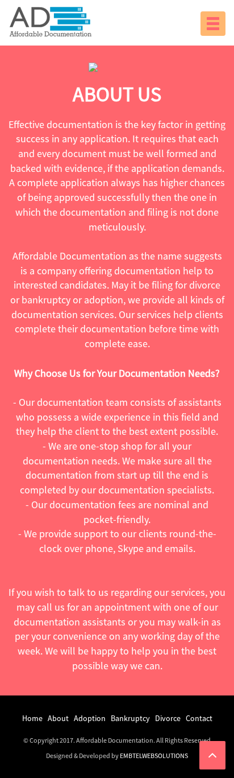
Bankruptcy (130, 718)
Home (32, 718)
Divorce (168, 718)
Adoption (90, 718)
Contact (199, 718)
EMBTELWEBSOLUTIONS (154, 755)
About (58, 718)
